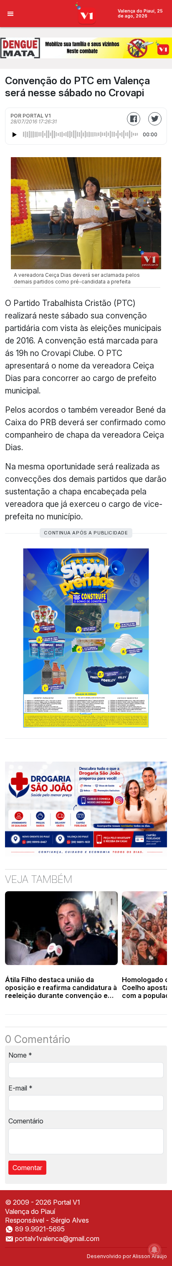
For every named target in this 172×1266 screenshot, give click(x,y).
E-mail (20, 1088)
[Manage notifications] (154, 1249)
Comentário (25, 1121)
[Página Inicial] (86, 13)
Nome (20, 1055)
